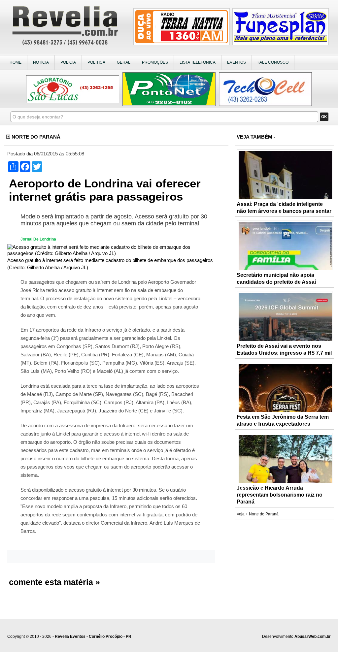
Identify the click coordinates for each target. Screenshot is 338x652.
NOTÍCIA (41, 62)
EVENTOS (236, 62)
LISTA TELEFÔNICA (198, 62)
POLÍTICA (96, 62)
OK (324, 116)
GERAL (123, 62)
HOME (15, 62)
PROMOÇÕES (155, 62)
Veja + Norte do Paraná (258, 514)
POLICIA (68, 62)
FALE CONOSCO (272, 62)
